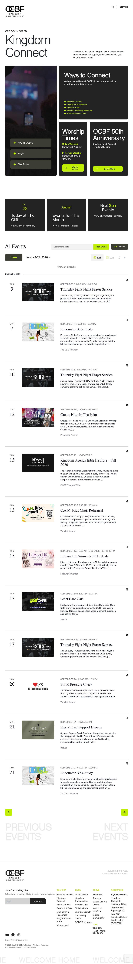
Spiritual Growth (73, 107)
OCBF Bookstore (83, 922)
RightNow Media (119, 894)
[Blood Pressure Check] (38, 687)
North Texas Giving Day (99, 932)
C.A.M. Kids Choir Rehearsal (81, 510)
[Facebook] (13, 935)
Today (14, 257)
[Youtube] (7, 935)
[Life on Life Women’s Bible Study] (38, 559)
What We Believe (65, 894)
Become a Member (74, 101)
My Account (62, 925)
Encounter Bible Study (76, 329)
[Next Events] (124, 257)
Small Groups (63, 904)
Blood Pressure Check (76, 684)
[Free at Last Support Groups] (38, 730)
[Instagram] (19, 935)
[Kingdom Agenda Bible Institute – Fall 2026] (38, 463)
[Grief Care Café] (38, 601)
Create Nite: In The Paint (78, 414)
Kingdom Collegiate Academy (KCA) (118, 901)
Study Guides (81, 904)
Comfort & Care (64, 908)
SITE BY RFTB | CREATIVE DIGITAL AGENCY (20, 947)
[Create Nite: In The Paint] (38, 417)
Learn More (109, 169)
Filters (121, 246)
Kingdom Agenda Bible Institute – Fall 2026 (88, 462)
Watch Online (75, 168)
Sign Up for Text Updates (77, 104)
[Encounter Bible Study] (38, 331)
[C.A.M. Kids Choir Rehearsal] (38, 513)
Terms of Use (23, 940)
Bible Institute (81, 908)
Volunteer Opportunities (76, 113)
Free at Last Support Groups (81, 727)
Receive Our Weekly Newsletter (79, 110)
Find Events (101, 246)
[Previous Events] (119, 257)
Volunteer (97, 894)
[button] (30, 143)
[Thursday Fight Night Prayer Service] (38, 292)
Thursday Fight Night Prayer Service (86, 289)
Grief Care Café (71, 598)
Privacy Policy (10, 940)
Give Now (97, 928)
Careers (97, 898)
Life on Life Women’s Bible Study (84, 556)
